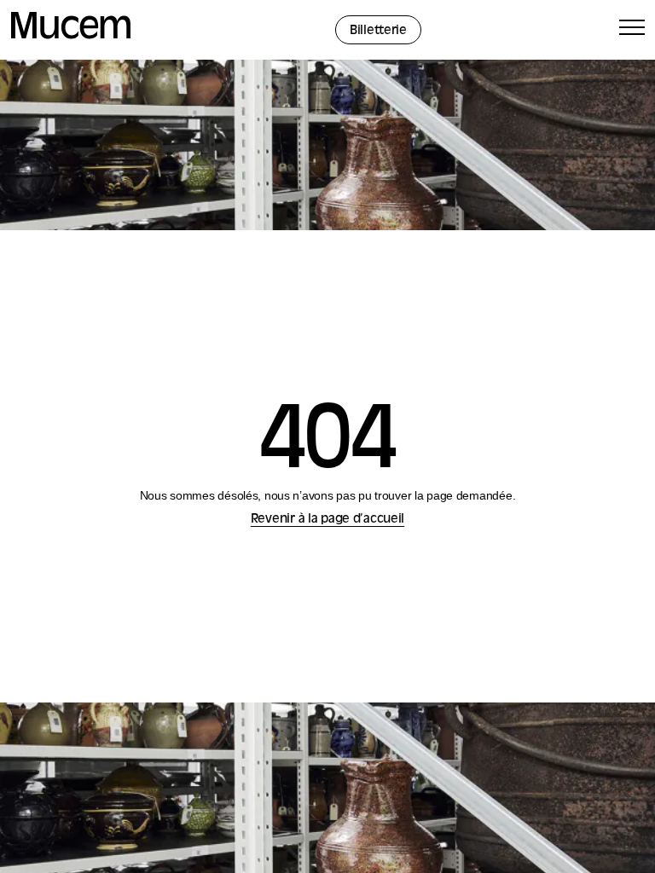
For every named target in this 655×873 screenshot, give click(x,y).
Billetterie (378, 31)
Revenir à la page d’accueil (327, 519)
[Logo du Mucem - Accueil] (70, 36)
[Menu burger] (632, 30)
